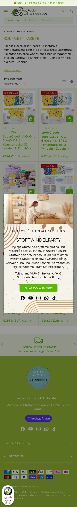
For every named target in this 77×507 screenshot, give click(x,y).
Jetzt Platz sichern (38, 287)
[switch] (8, 502)
